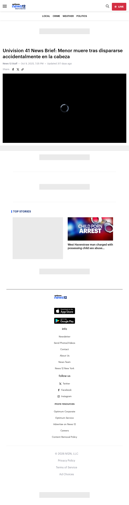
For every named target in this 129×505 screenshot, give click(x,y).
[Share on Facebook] (13, 69)
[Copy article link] (22, 69)
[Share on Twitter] (17, 69)
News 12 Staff (10, 64)
